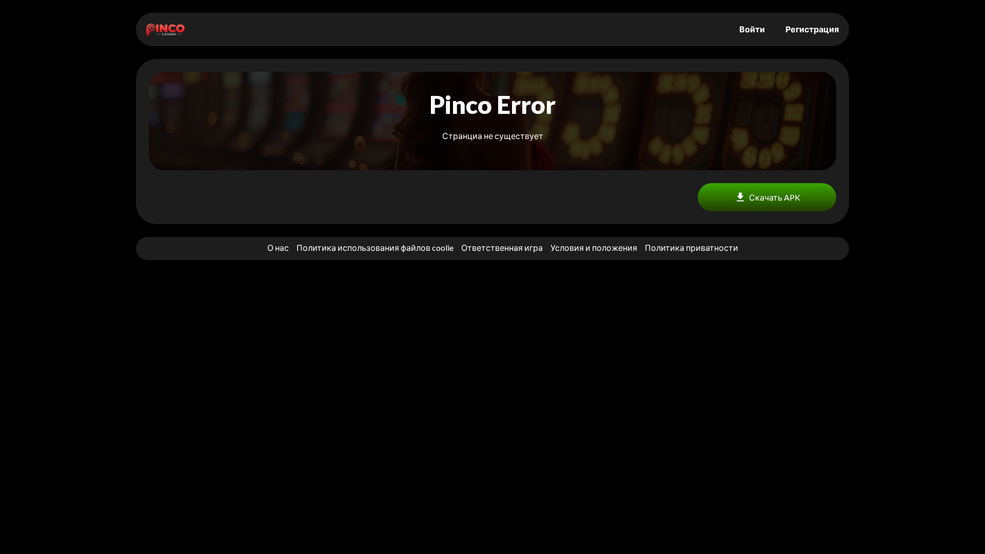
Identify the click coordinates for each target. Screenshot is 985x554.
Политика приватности (691, 247)
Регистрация (812, 29)
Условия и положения (593, 247)
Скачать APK (774, 197)
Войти (752, 29)
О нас (278, 247)
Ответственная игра (502, 247)
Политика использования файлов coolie (375, 247)
